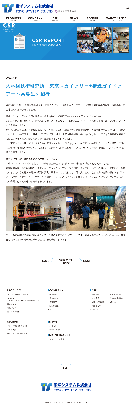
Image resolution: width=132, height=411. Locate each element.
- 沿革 (50, 309)
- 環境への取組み (97, 302)
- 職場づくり (95, 306)
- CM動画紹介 (54, 330)
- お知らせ (52, 326)
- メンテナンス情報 (56, 339)
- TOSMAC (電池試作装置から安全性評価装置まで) (23, 299)
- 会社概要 (52, 302)
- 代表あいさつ (54, 298)
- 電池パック (11, 308)
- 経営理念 (52, 294)
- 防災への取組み (115, 298)
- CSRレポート (114, 302)
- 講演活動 (94, 309)
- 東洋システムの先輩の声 (16, 333)
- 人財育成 (94, 298)
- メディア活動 (114, 294)
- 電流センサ (11, 304)
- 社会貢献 (94, 294)
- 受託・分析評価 (13, 311)
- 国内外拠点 (53, 306)
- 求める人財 (11, 330)
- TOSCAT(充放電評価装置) (17, 294)
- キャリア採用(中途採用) (16, 326)
